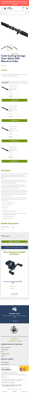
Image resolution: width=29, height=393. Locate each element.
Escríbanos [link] (15, 338)
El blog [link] (2, 351)
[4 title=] (19, 236)
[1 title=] (15, 236)
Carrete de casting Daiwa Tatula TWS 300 (13, 274)
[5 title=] (21, 236)
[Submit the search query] (26, 13)
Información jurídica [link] (5, 364)
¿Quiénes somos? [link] (4, 349)
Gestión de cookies (5, 362)
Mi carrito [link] (27, 8)
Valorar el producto (14, 241)
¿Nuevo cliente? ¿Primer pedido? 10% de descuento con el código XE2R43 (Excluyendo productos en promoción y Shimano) (14, 3)
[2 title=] (16, 236)
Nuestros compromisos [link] (6, 347)
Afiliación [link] (3, 355)
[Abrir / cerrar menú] (2, 8)
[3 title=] (18, 236)
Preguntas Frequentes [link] (5, 353)
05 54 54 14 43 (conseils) (15, 341)
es (22, 9)
